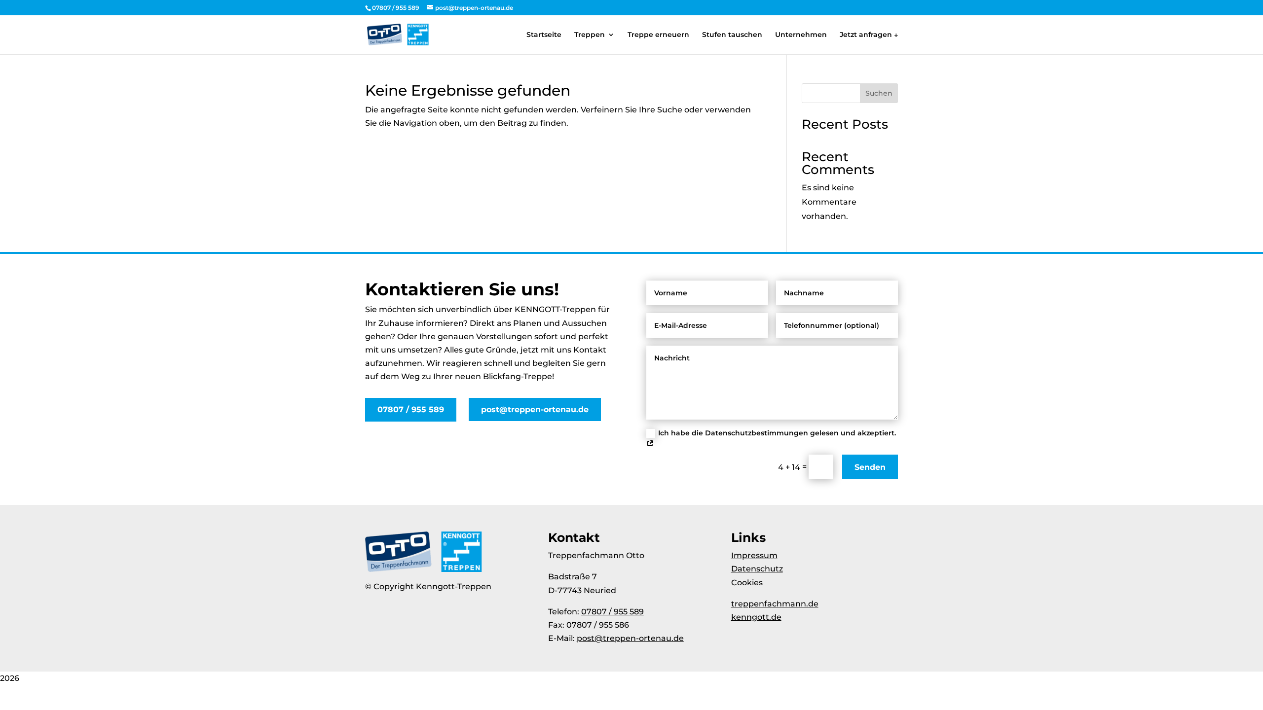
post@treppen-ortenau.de (535, 409)
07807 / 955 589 (410, 409)
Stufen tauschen (732, 35)
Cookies (747, 582)
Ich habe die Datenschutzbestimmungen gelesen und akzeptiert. (777, 432)
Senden (870, 467)
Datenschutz (757, 568)
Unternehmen (801, 35)
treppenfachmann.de (774, 603)
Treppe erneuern (658, 35)
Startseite (543, 35)
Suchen (878, 93)
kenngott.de (756, 617)
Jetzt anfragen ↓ (869, 35)
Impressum (754, 555)
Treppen (589, 35)
